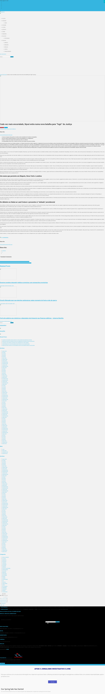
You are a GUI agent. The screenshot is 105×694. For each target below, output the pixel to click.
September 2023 (5, 399)
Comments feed (5, 451)
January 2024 (4, 393)
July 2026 (3, 352)
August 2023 (4, 400)
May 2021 (4, 437)
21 (2, 601)
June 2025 (4, 370)
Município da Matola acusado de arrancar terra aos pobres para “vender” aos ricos (14, 261)
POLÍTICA (3, 18)
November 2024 (5, 380)
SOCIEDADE (4, 20)
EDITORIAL (4, 565)
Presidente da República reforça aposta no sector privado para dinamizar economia (17, 339)
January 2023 (4, 410)
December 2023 (5, 395)
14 (2, 600)
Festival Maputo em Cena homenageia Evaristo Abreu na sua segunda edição (16, 343)
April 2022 (4, 422)
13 (1, 600)
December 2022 (5, 411)
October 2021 (4, 431)
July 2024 (3, 385)
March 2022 (4, 424)
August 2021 (4, 433)
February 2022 (4, 425)
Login (3, 4)
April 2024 (4, 389)
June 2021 (4, 436)
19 (0, 601)
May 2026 (4, 355)
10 (6, 598)
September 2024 (5, 382)
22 (3, 601)
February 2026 (4, 359)
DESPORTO (4, 29)
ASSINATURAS (4, 7)
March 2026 (4, 357)
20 (1, 601)
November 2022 (5, 413)
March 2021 (4, 440)
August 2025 (4, 367)
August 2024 (4, 384)
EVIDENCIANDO (5, 569)
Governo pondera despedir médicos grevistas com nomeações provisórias (24, 282)
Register (3, 5)
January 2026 (4, 360)
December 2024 (5, 378)
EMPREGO (6, 42)
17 (6, 600)
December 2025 (5, 362)
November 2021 (5, 429)
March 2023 (4, 407)
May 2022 (4, 421)
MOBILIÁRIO (6, 44)
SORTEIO (5, 49)
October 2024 (4, 381)
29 (3, 603)
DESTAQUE (2, 127)
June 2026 (4, 353)
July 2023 (3, 402)
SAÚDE (3, 584)
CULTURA (3, 27)
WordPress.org (4, 453)
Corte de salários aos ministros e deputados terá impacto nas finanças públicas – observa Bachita (31, 318)
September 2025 (5, 366)
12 (0, 600)
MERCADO (4, 572)
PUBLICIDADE (4, 583)
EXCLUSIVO (4, 36)
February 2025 (4, 375)
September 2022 (5, 415)
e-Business (4, 40)
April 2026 (4, 356)
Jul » (3, 604)
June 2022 (4, 420)
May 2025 (4, 371)
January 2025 (4, 377)
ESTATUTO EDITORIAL (6, 2)
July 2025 (3, 368)
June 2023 (4, 403)
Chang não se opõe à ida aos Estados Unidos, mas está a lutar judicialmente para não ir (15, 262)
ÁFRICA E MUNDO (5, 8)
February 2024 (4, 392)
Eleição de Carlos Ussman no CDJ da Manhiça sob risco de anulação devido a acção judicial (18, 345)
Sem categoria (4, 586)
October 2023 (4, 397)
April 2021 (4, 439)
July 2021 (3, 435)
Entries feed (4, 450)
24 (6, 601)
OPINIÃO (3, 31)
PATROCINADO (7, 38)
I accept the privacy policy (53, 623)
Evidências (14, 128)
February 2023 (4, 409)
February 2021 (4, 442)
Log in (3, 449)
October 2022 (4, 414)
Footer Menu (2, 663)
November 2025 (5, 363)
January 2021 (4, 443)
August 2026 (4, 351)
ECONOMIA (4, 25)
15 (3, 600)
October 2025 (4, 364)
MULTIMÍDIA (4, 575)
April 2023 (4, 406)
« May (1, 604)
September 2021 (5, 432)
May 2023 (4, 404)
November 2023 (5, 396)
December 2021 (5, 428)
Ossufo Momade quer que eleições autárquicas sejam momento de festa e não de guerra (28, 300)
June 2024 (4, 386)
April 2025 (4, 373)
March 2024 (4, 391)
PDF (3, 580)
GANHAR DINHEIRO (7, 51)
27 (1, 603)
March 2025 (4, 374)
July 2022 (3, 418)
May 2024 (4, 388)
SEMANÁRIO (4, 33)
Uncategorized (4, 591)
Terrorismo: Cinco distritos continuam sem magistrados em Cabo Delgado (15, 342)
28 (2, 603)
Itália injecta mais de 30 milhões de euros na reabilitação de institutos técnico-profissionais (18, 341)
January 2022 (4, 426)
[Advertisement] (52, 65)
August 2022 (4, 417)
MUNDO (3, 576)
